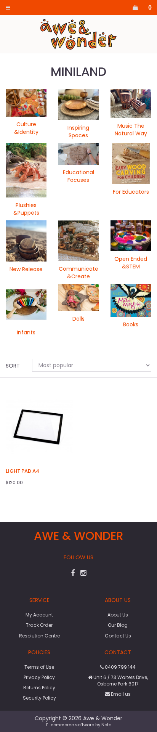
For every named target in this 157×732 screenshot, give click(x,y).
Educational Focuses (78, 176)
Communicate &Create (78, 272)
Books (130, 324)
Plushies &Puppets (26, 209)
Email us (120, 694)
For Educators (131, 192)
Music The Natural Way (131, 129)
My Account (39, 615)
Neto (106, 725)
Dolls (78, 319)
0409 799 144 (120, 667)
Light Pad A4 (22, 471)
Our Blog (118, 625)
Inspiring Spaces (78, 131)
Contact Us (118, 635)
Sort (13, 365)
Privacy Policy (39, 677)
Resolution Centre (39, 635)
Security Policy (39, 698)
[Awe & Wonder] (78, 34)
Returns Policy (39, 687)
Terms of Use (39, 667)
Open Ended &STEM (130, 262)
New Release (26, 269)
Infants (26, 332)
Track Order (39, 625)
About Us (117, 615)
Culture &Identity (26, 128)
